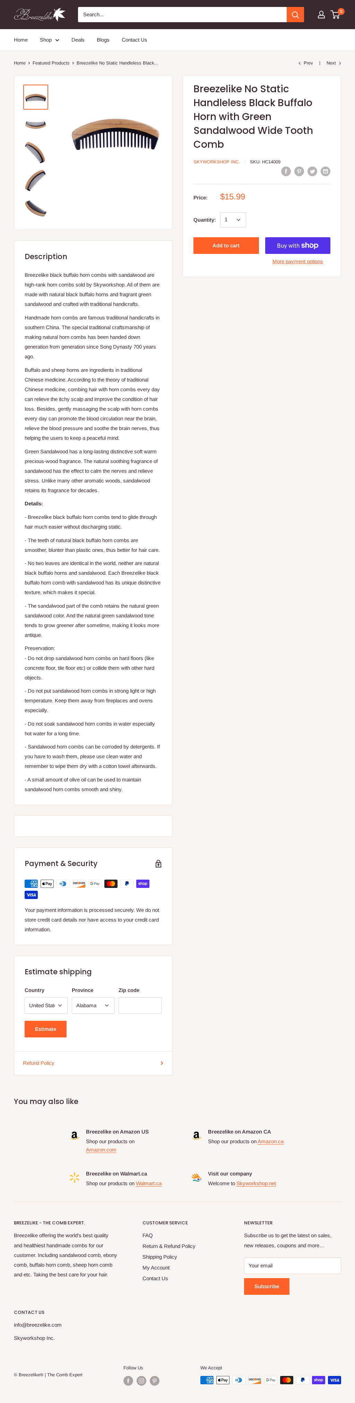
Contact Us (134, 40)
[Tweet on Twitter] (312, 171)
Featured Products (51, 63)
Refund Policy (38, 1063)
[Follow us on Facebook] (128, 1381)
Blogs (103, 40)
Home (21, 40)
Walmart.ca (149, 1183)
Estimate (45, 1029)
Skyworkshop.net (256, 1183)
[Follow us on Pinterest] (154, 1381)
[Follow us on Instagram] (141, 1381)
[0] (335, 14)
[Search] (295, 14)
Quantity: (204, 220)
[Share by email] (325, 171)
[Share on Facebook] (286, 171)
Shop (46, 40)
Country (34, 990)
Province (82, 990)
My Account (156, 1268)
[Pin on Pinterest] (299, 171)
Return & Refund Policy (169, 1246)
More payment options (297, 261)
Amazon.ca (271, 1141)
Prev (308, 63)
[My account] (321, 14)
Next (331, 63)
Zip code (129, 990)
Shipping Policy (159, 1257)
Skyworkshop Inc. (216, 161)
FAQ (147, 1235)
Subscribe (266, 1286)
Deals (78, 40)
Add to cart (226, 245)
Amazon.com (101, 1150)
